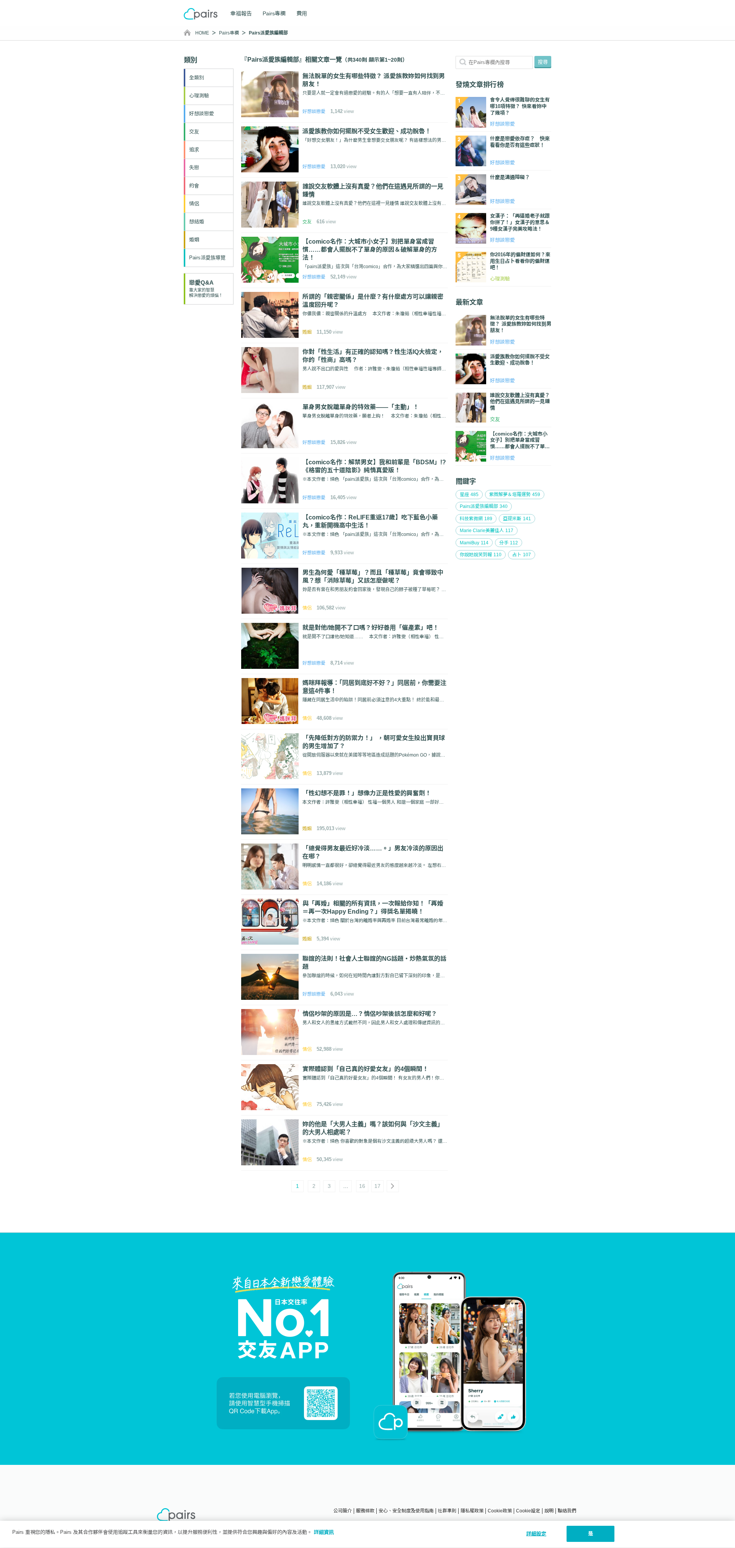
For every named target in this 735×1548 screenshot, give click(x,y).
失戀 (194, 167)
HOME (202, 33)
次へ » (393, 1186)
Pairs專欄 (274, 13)
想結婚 (196, 221)
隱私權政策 (472, 1511)
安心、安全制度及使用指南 (406, 1511)
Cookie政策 (500, 1511)
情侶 (194, 203)
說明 (549, 1511)
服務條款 (365, 1511)
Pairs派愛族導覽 (207, 257)
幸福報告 (241, 13)
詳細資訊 (324, 1532)
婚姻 (194, 239)
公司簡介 (342, 1511)
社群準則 (447, 1511)
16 (362, 1186)
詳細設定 (536, 1534)
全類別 (196, 77)
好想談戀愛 (201, 113)
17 (377, 1186)
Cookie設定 (528, 1511)
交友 (194, 131)
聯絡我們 (567, 1511)
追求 (194, 149)
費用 (301, 13)
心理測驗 (199, 95)
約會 (194, 185)
